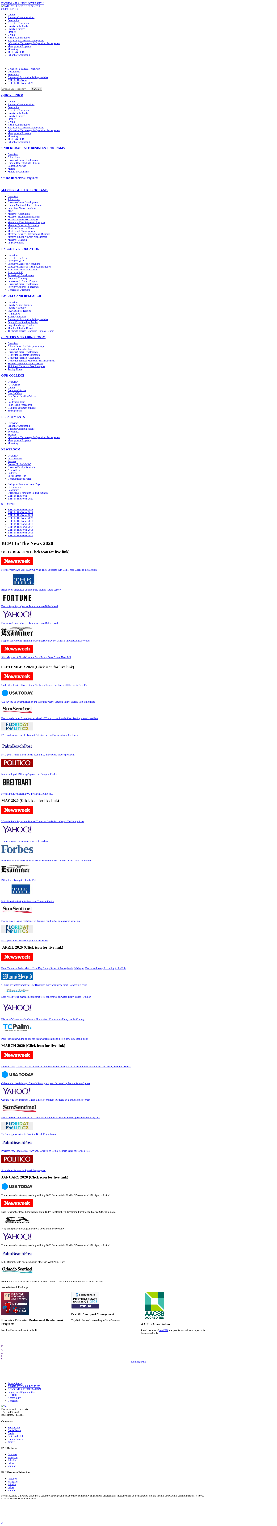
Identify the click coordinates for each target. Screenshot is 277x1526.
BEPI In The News (17, 80)
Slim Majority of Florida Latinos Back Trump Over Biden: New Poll (36, 657)
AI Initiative (14, 313)
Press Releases (15, 458)
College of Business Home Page (24, 68)
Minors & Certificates (18, 171)
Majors (11, 168)
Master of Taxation (17, 239)
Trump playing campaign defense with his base (25, 841)
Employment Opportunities (21, 1392)
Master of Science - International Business (29, 234)
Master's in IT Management (21, 231)
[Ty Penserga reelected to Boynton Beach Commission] (17, 1128)
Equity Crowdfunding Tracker (23, 322)
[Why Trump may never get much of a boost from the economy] (17, 1223)
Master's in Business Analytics (23, 219)
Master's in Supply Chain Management (27, 236)
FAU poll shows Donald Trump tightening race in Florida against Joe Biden (39, 735)
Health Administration (19, 37)
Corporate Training (17, 278)
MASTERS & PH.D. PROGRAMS (24, 190)
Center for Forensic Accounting (24, 357)
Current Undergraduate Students (24, 163)
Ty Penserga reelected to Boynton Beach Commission (28, 1134)
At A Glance (14, 384)
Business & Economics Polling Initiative (28, 77)
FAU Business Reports (19, 310)
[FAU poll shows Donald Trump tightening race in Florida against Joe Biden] (17, 729)
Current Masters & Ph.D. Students (25, 205)
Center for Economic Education (24, 354)
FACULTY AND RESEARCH (21, 296)
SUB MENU (8, 504)
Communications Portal (19, 478)
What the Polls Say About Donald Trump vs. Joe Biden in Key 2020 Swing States (42, 821)
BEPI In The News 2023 (20, 509)
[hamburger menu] (138, 62)
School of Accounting (19, 55)
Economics (13, 20)
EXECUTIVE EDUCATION (20, 249)
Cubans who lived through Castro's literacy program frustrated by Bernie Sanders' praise (45, 1083)
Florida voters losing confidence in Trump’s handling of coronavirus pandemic (40, 921)
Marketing (13, 49)
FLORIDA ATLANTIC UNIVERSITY (22, 3)
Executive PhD (15, 272)
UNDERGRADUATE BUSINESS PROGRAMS (33, 148)
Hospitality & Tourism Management (26, 40)
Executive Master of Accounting (24, 263)
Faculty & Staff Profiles (20, 305)
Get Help (12, 1395)
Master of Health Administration (24, 216)
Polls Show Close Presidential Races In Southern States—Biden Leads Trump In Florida (46, 860)
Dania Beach (14, 1430)
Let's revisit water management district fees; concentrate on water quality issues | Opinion (46, 996)
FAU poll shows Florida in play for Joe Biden (24, 940)
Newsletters (14, 470)
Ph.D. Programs (16, 242)
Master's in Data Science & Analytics (26, 222)
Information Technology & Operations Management (34, 43)
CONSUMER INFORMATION (24, 1389)
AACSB (163, 1330)
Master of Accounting (19, 213)
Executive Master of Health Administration (29, 266)
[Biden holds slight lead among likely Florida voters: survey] (23, 584)
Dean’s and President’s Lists (22, 396)
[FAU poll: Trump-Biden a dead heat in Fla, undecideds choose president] (17, 749)
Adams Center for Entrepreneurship (26, 346)
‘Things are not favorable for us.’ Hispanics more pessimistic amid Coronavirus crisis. (44, 985)
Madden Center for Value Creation (25, 363)
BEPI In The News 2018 (20, 524)
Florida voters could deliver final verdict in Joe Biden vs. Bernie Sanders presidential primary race (50, 1117)
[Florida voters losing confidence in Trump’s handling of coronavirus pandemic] (17, 912)
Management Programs (19, 46)
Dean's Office (15, 393)
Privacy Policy (15, 1383)
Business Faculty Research (21, 467)
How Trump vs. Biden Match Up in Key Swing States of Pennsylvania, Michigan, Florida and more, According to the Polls (63, 968)
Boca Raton (14, 1427)
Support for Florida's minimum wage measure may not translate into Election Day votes (45, 640)
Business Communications (21, 17)
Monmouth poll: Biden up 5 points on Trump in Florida (29, 774)
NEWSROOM (10, 449)
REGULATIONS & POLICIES (24, 1386)
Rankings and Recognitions (22, 407)
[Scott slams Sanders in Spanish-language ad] (17, 1162)
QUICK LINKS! (12, 95)
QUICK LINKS (9, 9)
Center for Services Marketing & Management (31, 360)
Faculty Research (16, 29)
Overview (13, 154)
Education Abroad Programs (22, 208)
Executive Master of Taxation (23, 269)
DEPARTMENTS (13, 417)
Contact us (13, 1400)
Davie (11, 1433)
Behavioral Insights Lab (20, 349)
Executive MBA (16, 261)
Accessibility (14, 1397)
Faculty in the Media (18, 26)
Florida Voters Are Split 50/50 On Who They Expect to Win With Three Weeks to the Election (49, 569)
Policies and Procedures (20, 404)
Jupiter (11, 1442)
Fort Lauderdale (16, 1436)
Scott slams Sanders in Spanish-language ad (23, 1170)
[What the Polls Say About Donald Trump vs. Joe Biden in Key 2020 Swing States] (17, 813)
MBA (11, 211)
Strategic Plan (15, 410)
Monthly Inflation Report (20, 328)
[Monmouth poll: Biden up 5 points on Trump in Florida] (17, 765)
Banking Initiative (17, 316)
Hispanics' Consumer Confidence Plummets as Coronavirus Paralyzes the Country (42, 1019)
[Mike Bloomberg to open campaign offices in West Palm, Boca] (17, 1256)
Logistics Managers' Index (21, 325)
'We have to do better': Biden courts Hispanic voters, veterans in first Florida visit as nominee (48, 701)
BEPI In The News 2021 (20, 515)
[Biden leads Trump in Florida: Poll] (15, 871)
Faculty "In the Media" (19, 464)
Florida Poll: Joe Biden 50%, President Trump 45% (27, 793)
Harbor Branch (15, 1439)
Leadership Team (16, 402)
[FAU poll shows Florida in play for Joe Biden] (17, 932)
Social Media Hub (17, 475)
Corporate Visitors (17, 390)
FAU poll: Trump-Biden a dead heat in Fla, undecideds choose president (37, 754)
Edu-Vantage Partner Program (23, 281)
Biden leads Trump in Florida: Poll (18, 880)
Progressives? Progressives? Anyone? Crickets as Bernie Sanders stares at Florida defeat (45, 1150)
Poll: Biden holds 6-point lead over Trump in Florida (27, 901)
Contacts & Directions (19, 289)
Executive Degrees (17, 258)
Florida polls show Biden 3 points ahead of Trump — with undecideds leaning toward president (49, 718)
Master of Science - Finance (22, 228)
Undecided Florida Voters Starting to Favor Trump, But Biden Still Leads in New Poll (44, 685)
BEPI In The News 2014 (20, 535)
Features (12, 461)
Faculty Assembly (17, 307)
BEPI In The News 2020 (20, 83)
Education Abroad (17, 165)
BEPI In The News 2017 (20, 526)
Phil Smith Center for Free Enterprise (26, 366)
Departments (14, 71)
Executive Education (18, 23)
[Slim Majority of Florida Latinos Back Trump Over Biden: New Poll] (17, 651)
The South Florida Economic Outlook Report (31, 331)
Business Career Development (23, 160)
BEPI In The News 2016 (20, 529)
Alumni (11, 14)
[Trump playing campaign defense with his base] (17, 832)
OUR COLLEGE (12, 375)
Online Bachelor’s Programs (19, 178)
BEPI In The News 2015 (20, 532)
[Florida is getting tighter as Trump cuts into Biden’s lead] (17, 601)
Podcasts (12, 473)
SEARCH (36, 89)
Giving (11, 34)
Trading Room (15, 369)
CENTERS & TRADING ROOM (23, 337)
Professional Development (21, 275)
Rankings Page (138, 1361)
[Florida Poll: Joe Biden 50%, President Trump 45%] (17, 785)
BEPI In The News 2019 (20, 521)
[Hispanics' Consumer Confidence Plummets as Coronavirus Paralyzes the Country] (17, 1011)
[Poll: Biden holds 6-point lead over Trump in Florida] (20, 893)
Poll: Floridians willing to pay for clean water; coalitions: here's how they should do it (44, 1038)
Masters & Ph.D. (16, 52)
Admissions (14, 157)
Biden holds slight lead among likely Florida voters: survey (31, 589)
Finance (12, 31)
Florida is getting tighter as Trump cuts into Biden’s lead (29, 606)
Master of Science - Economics (23, 225)
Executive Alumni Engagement (23, 286)
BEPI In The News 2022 (20, 512)
